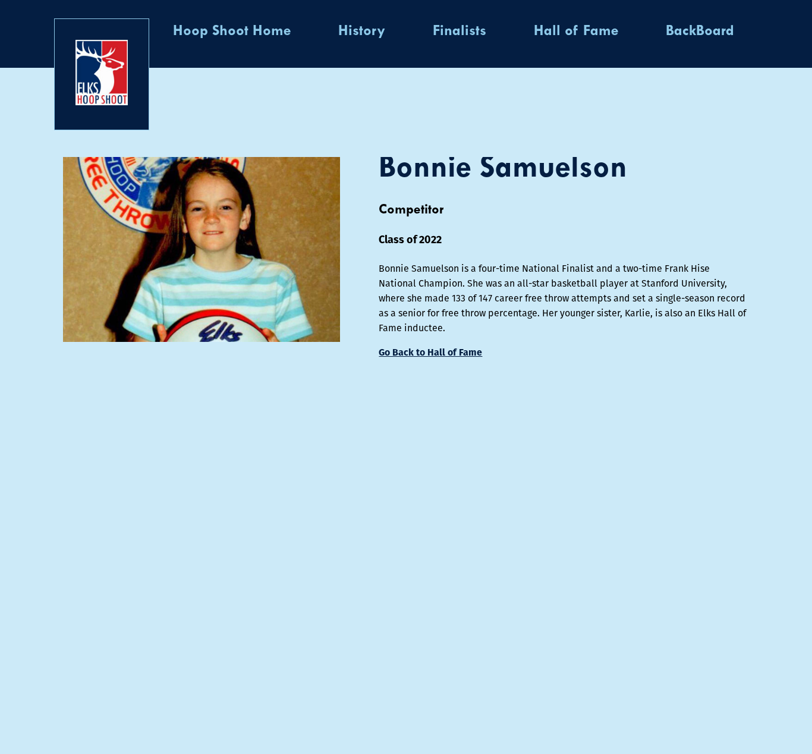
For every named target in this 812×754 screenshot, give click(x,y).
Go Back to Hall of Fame (430, 352)
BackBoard (700, 31)
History (361, 31)
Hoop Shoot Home (232, 31)
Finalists (459, 31)
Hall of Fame (576, 31)
